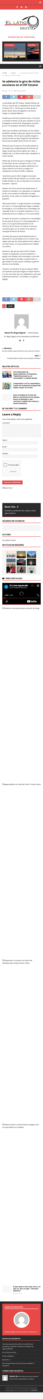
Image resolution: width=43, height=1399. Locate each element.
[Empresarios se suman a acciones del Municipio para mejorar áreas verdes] (20, 961)
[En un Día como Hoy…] (21, 554)
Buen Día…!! (11, 506)
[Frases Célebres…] (31, 554)
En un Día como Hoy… (9, 1352)
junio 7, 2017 (8, 91)
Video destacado (14, 578)
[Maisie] (5, 1379)
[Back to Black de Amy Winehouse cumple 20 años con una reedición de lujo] (21, 569)
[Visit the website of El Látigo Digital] (20, 340)
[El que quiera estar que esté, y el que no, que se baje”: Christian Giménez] (6, 1288)
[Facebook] (17, 7)
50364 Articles (33, 333)
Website (5, 453)
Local (10, 306)
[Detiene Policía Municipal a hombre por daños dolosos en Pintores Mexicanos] (31, 569)
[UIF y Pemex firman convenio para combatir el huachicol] (21, 561)
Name (4, 440)
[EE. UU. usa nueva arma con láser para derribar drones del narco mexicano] (31, 561)
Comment (6, 423)
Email (4, 447)
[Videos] (21, 7)
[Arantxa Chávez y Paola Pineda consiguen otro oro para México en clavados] (20, 1125)
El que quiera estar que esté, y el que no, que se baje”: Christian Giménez (26, 1288)
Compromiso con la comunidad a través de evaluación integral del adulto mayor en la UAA (27, 385)
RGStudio (34, 1390)
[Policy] (26, 7)
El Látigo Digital (21, 91)
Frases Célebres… (8, 1356)
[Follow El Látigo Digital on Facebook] (22, 340)
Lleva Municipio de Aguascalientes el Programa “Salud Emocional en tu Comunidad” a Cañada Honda (25, 375)
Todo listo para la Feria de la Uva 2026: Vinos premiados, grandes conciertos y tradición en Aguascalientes (18, 1346)
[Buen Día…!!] (15, 51)
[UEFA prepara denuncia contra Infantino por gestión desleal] (11, 569)
